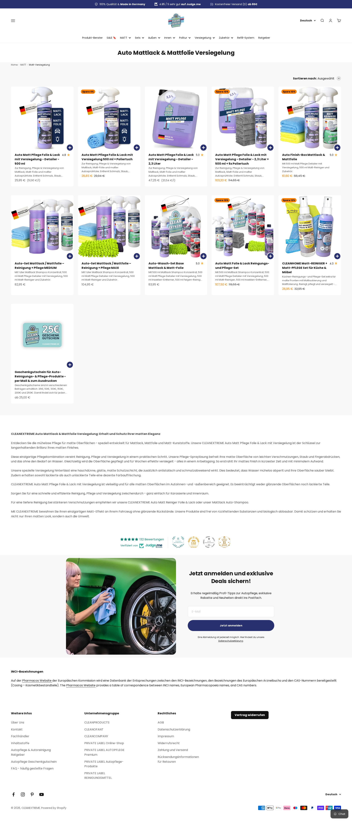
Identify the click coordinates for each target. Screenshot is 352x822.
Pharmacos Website (37, 680)
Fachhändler (20, 736)
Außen (152, 38)
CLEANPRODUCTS (96, 722)
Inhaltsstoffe (20, 743)
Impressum (166, 736)
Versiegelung (203, 38)
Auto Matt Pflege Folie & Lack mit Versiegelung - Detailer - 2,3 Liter (171, 159)
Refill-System (245, 38)
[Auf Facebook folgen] (13, 794)
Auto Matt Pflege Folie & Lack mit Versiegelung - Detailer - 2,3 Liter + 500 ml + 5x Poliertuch (242, 159)
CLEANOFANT (93, 729)
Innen (167, 38)
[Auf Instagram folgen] (22, 794)
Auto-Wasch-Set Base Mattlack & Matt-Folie (166, 265)
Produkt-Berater (92, 38)
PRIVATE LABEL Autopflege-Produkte (104, 764)
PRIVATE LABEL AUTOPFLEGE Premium (104, 752)
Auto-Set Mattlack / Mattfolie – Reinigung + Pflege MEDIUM (39, 265)
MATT (123, 38)
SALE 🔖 (111, 38)
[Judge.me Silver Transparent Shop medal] (209, 542)
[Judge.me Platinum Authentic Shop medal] (178, 542)
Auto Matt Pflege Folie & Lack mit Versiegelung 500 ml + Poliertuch (107, 157)
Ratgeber (264, 38)
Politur (183, 38)
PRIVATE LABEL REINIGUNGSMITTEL (98, 775)
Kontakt (17, 729)
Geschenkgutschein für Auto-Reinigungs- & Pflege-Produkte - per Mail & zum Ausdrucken (40, 376)
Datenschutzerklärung (230, 640)
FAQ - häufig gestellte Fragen (32, 768)
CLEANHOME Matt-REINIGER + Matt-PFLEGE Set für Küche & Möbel (304, 267)
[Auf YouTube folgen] (41, 794)
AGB (161, 722)
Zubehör (224, 38)
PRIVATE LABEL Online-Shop (104, 743)
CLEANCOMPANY (96, 736)
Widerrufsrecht (169, 743)
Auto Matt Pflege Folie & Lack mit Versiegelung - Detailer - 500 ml (37, 159)
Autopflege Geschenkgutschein (34, 762)
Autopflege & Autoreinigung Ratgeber (31, 752)
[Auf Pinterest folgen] (32, 794)
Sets (137, 38)
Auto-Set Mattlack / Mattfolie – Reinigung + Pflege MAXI (106, 265)
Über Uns (17, 722)
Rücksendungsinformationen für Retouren (178, 759)
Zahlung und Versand (173, 750)
